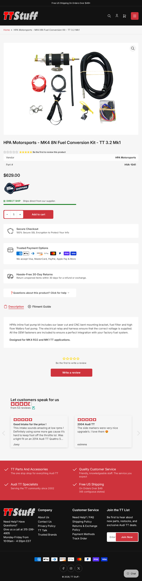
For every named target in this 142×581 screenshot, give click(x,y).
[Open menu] (135, 16)
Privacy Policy (46, 526)
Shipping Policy (82, 521)
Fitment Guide (41, 306)
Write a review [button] (71, 372)
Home (6, 29)
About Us (43, 517)
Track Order (79, 538)
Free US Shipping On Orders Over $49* (71, 3)
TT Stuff (74, 576)
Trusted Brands (47, 534)
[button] (10, 152)
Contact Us (45, 521)
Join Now (127, 537)
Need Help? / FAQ (83, 517)
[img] (73, 404)
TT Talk (42, 530)
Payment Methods (83, 534)
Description (16, 306)
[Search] (109, 16)
